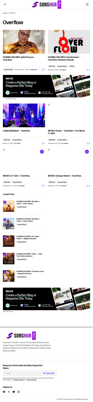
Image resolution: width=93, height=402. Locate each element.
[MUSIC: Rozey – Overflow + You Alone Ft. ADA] (69, 115)
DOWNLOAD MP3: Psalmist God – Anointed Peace (30, 272)
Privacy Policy (19, 380)
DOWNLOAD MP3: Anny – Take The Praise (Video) (29, 255)
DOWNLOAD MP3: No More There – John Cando (27, 202)
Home (5, 13)
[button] (5, 4)
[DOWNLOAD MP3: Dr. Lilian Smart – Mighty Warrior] (8, 241)
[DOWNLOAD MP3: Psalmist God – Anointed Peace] (8, 276)
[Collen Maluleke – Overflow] (24, 115)
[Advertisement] (46, 86)
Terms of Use (31, 380)
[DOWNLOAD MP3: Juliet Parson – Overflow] (24, 42)
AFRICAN (52, 66)
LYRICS (71, 66)
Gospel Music (8, 69)
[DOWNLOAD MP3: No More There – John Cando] (8, 206)
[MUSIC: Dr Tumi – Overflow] (24, 160)
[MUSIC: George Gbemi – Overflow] (69, 160)
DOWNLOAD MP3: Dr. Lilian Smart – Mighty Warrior (27, 237)
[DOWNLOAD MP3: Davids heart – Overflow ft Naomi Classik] (69, 42)
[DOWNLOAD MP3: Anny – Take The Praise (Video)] (8, 258)
